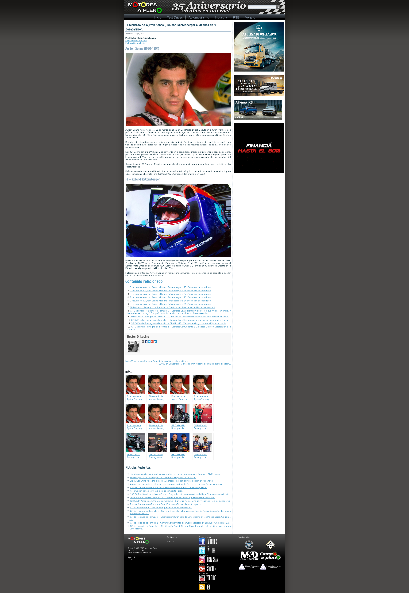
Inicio (157, 17)
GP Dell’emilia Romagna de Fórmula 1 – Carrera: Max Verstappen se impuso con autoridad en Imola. (179, 320)
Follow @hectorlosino (136, 40)
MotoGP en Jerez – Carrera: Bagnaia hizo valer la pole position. (156, 361)
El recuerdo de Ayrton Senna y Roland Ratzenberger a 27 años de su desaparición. (170, 294)
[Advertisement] (259, 197)
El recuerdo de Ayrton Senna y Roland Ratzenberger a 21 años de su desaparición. (170, 304)
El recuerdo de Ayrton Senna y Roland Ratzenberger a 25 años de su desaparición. (170, 287)
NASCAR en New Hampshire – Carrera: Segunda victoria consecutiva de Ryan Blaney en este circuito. (180, 494)
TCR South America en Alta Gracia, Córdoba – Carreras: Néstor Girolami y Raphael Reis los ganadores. (180, 501)
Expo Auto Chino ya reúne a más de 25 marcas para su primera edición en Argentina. (171, 480)
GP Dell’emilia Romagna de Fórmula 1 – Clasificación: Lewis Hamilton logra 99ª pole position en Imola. (179, 316)
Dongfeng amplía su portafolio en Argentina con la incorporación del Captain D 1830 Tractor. (175, 474)
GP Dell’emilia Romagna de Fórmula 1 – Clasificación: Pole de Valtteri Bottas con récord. (172, 307)
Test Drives (175, 17)
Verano (250, 17)
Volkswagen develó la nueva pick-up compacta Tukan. (156, 491)
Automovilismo (199, 17)
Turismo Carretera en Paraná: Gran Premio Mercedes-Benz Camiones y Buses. (168, 487)
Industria (221, 17)
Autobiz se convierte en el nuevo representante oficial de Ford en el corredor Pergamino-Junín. (176, 484)
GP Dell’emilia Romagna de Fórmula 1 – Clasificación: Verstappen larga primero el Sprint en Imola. (178, 323)
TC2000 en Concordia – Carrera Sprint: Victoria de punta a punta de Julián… (194, 363)
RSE (236, 17)
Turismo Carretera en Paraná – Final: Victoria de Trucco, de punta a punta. (165, 504)
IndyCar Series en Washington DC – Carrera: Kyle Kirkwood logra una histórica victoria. (172, 497)
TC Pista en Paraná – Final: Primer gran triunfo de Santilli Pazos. (161, 507)
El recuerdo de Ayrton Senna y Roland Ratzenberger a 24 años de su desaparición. (170, 300)
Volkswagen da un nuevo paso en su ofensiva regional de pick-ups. (163, 477)
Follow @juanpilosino (135, 43)
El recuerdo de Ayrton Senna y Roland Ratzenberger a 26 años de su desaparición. (170, 290)
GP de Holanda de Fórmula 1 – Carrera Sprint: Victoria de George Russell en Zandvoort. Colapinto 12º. (180, 522)
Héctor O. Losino (138, 337)
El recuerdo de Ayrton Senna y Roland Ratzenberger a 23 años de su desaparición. (170, 297)
